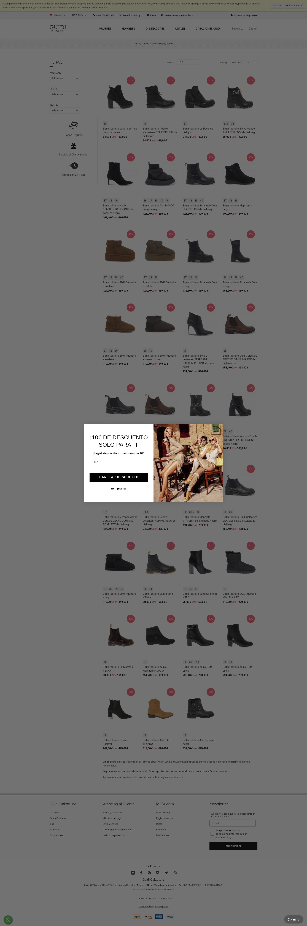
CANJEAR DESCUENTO (119, 477)
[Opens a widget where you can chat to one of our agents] (293, 919)
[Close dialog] (219, 428)
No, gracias (119, 489)
